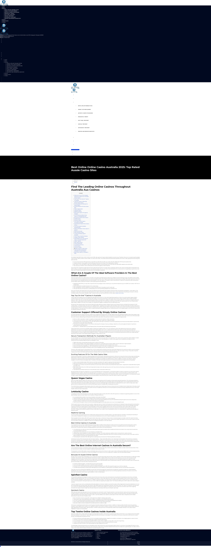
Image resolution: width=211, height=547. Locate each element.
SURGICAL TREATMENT (9, 15)
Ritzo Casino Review (78, 242)
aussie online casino (120, 293)
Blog (98, 537)
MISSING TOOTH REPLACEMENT (10, 10)
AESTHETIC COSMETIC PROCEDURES (11, 12)
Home (3, 6)
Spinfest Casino (77, 218)
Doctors (3, 19)
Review (75, 182)
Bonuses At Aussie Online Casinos (81, 217)
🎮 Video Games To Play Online (80, 248)
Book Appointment (75, 149)
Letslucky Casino (77, 210)
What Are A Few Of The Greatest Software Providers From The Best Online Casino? (81, 196)
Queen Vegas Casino (78, 208)
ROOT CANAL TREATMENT (9, 14)
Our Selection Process (78, 244)
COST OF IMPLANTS (101, 533)
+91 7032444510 (123, 537)
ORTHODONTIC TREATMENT (10, 17)
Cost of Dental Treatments (102, 532)
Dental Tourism (5, 20)
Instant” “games (77, 241)
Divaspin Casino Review (79, 237)
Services (4, 8)
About (3, 7)
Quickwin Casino (77, 220)
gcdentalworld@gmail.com (8, 36)
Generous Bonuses (78, 243)
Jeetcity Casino (77, 246)
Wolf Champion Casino (79, 232)
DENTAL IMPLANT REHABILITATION (11, 9)
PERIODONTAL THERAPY (9, 13)
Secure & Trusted (77, 247)
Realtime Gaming (77, 211)
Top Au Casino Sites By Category (81, 236)
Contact (3, 22)
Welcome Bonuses (78, 231)
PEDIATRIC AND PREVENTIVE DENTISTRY (12, 18)
